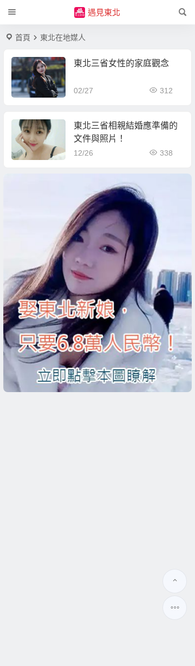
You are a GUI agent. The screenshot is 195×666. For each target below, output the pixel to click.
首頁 (22, 37)
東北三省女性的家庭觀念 (121, 63)
